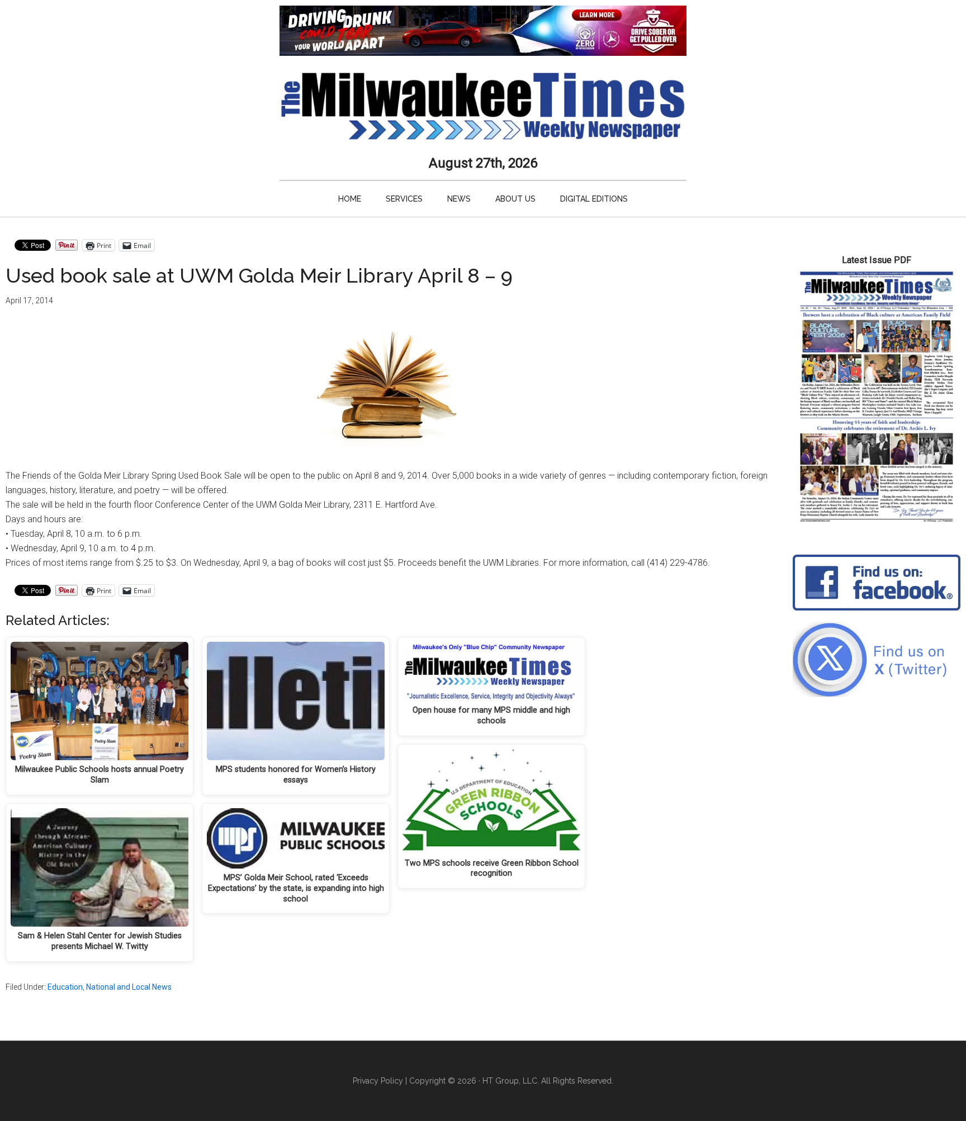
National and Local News (129, 986)
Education (65, 986)
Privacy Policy (378, 1080)
